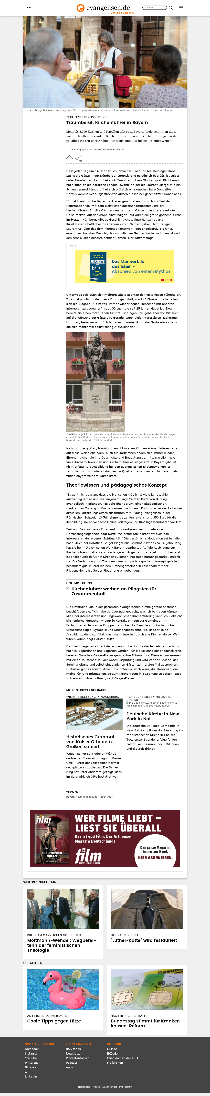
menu (29, 8)
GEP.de (112, 1049)
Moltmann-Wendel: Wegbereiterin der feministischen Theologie (61, 945)
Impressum (125, 1087)
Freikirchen (115, 1062)
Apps (69, 1067)
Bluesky (30, 1067)
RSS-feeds (73, 1049)
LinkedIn (31, 1076)
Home (69, 158)
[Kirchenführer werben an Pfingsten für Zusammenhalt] (67, 588)
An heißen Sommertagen (47, 1015)
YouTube (31, 1058)
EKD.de (112, 1053)
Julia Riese (95, 149)
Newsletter (74, 1053)
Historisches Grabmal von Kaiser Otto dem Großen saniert (90, 742)
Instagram (32, 1053)
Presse (96, 1087)
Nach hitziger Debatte (129, 1015)
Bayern (70, 796)
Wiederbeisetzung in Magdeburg (92, 696)
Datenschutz (109, 1087)
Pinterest (31, 1062)
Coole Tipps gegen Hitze (54, 1021)
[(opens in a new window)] (124, 266)
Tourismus (107, 796)
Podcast (71, 1062)
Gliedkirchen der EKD (122, 1058)
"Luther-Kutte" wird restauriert (144, 940)
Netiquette (84, 1087)
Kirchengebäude (87, 796)
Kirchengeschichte (113, 149)
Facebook (32, 1049)
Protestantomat (77, 1058)
